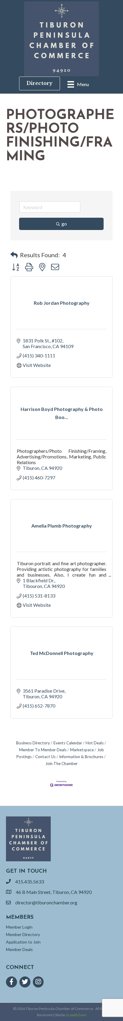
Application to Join (23, 941)
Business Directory (33, 742)
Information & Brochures (81, 756)
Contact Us (45, 756)
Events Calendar (67, 742)
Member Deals (19, 949)
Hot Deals (95, 742)
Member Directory (23, 934)
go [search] (64, 223)
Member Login (19, 926)
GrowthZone (76, 1015)
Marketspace (82, 749)
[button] (14, 254)
